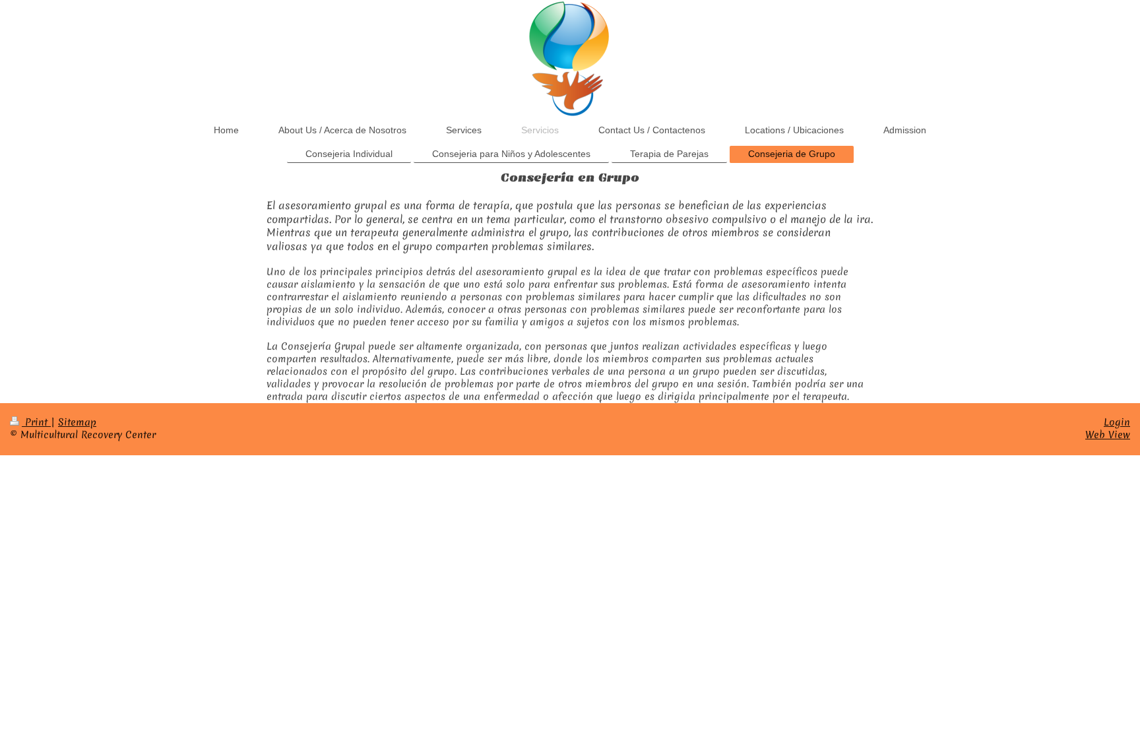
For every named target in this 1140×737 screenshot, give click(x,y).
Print (36, 422)
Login (1117, 422)
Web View (1107, 434)
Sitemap (77, 422)
